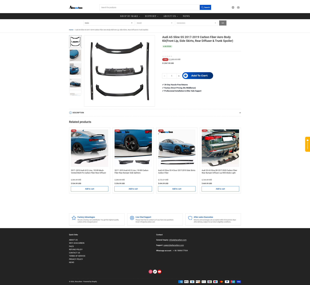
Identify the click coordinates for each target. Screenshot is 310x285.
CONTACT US (74, 253)
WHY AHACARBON (76, 243)
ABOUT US (73, 240)
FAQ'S (71, 246)
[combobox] (155, 7)
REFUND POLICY (75, 249)
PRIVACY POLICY (76, 259)
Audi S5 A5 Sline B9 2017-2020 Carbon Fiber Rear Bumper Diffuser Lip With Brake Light (219, 171)
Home (71, 30)
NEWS (71, 262)
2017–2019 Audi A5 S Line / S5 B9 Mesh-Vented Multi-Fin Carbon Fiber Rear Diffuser (88, 171)
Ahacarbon (78, 281)
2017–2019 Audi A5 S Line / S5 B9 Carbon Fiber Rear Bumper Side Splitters (131, 171)
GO (223, 23)
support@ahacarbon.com (173, 245)
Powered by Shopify (90, 281)
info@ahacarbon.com (177, 240)
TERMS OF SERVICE (77, 256)
